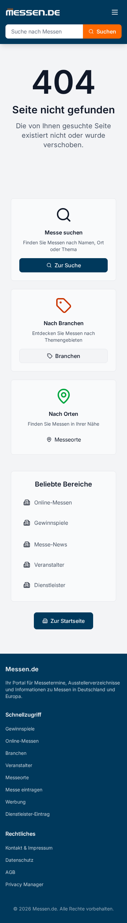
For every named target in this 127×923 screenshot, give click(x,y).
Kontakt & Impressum (28, 848)
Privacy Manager (24, 884)
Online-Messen (22, 741)
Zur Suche (68, 265)
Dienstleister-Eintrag (27, 814)
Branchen (67, 356)
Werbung (15, 802)
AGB (10, 872)
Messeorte (68, 439)
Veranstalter (18, 765)
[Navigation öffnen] (115, 12)
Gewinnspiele (20, 728)
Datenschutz (19, 860)
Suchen (106, 31)
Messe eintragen (23, 789)
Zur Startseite (67, 620)
